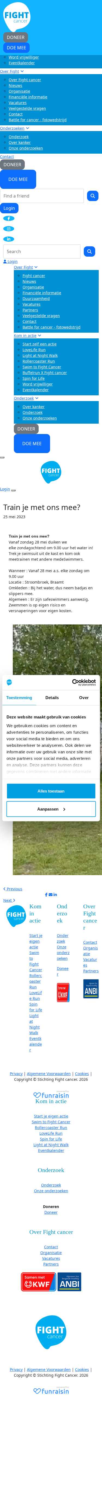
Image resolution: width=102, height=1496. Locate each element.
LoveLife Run (34, 349)
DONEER (12, 165)
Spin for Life (34, 378)
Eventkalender (22, 62)
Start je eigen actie (35, 941)
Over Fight (9, 71)
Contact (16, 114)
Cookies (82, 1073)
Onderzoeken (12, 128)
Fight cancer (34, 275)
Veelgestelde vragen (27, 108)
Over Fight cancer (25, 79)
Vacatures (18, 102)
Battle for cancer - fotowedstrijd (38, 119)
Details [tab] (52, 697)
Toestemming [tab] (19, 697)
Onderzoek (19, 136)
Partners (30, 309)
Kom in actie (25, 335)
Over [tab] (83, 697)
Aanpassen (47, 808)
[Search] (92, 196)
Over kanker (20, 142)
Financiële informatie (28, 96)
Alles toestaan (51, 791)
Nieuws (15, 85)
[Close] (13, 490)
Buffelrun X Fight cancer (45, 372)
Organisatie (19, 91)
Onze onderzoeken (26, 148)
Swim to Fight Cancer (42, 366)
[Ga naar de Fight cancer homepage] (16, 915)
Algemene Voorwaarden (49, 1073)
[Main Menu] (2, 457)
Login (9, 208)
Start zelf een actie (40, 344)
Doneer (51, 1212)
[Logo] (16, 16)
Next (8, 900)
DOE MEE (18, 179)
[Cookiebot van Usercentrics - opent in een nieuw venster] (73, 682)
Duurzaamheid (36, 298)
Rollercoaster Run (39, 361)
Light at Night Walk (40, 355)
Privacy (16, 1073)
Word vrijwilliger (24, 57)
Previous (14, 888)
